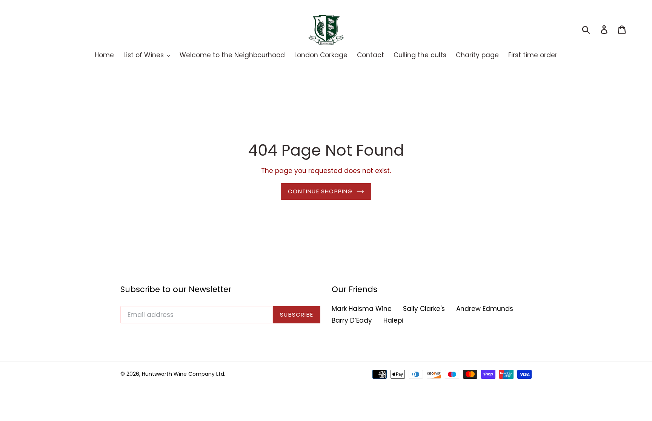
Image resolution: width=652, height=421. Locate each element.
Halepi (393, 320)
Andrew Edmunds (484, 308)
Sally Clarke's (424, 308)
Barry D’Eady (352, 320)
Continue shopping (320, 191)
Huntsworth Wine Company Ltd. (183, 374)
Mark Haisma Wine (362, 308)
